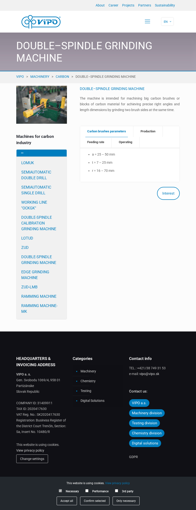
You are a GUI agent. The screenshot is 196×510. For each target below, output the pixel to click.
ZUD (25, 247)
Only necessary (126, 501)
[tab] (106, 131)
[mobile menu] (147, 21)
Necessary (72, 491)
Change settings (32, 459)
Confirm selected (95, 501)
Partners (144, 5)
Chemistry (88, 381)
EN (166, 21)
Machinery (39, 76)
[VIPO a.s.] (41, 21)
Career (113, 5)
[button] (41, 234)
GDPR (133, 457)
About (100, 5)
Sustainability (165, 5)
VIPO (20, 76)
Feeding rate (95, 142)
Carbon (62, 76)
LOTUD (27, 238)
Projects (128, 5)
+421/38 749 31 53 (151, 368)
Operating (125, 142)
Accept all (66, 501)
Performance (100, 491)
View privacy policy (30, 450)
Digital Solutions (92, 401)
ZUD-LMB (29, 287)
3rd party (127, 491)
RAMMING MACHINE (38, 296)
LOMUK (27, 163)
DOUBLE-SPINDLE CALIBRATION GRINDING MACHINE (38, 223)
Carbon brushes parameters (106, 131)
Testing (86, 391)
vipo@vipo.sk (149, 374)
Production (148, 131)
